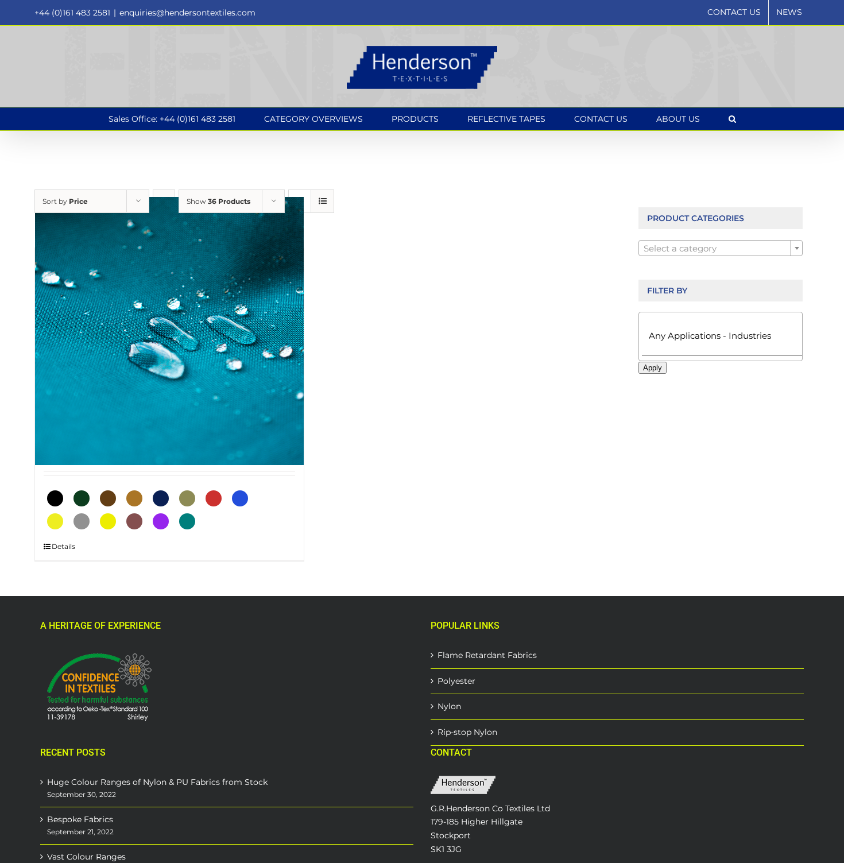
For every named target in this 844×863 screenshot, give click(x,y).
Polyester (456, 681)
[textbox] (721, 249)
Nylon (449, 706)
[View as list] (322, 201)
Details (63, 546)
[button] (732, 118)
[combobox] (720, 248)
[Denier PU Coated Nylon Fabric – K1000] (169, 331)
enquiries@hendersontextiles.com (187, 12)
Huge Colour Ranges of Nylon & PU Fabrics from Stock (157, 782)
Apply (652, 367)
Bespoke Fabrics (80, 819)
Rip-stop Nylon (467, 732)
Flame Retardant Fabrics (487, 655)
